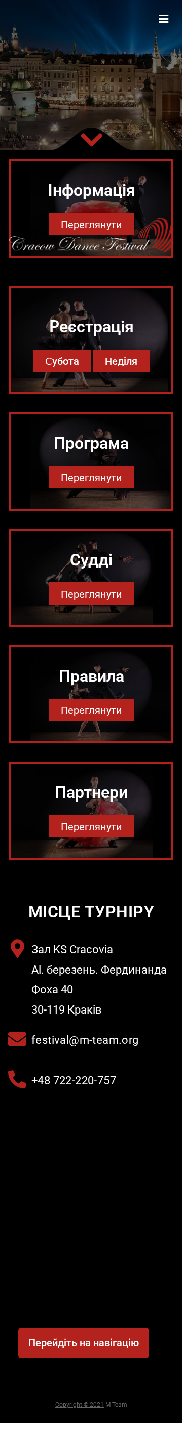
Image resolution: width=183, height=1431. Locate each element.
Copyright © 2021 (79, 1404)
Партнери (91, 792)
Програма (91, 442)
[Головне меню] (163, 19)
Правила (91, 675)
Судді (91, 559)
